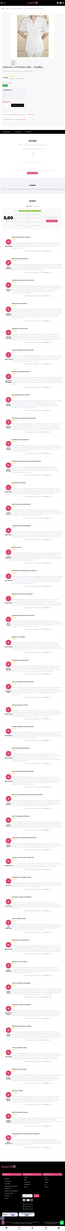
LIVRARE (18, 132)
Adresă (46, 1182)
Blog (25, 1179)
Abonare (36, 1195)
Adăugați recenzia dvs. (19, 78)
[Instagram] (63, 3)
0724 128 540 (29, 1206)
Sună (2, 1223)
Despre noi (7, 1195)
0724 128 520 (22, 119)
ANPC (25, 1186)
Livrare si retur (7, 1188)
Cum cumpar (7, 1181)
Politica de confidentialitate (11, 1190)
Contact (6, 1198)
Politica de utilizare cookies (10, 1186)
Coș (45, 1184)
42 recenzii (11, 78)
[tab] (6, 132)
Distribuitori (27, 1184)
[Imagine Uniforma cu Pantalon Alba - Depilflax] (32, 56)
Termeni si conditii (8, 1193)
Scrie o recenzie (51, 221)
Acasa (6, 1229)
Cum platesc (7, 1183)
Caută (25, 1177)
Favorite (8, 109)
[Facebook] (58, 3)
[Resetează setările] (2, 1218)
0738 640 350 (29, 1209)
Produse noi (27, 1182)
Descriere (6, 132)
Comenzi (47, 1179)
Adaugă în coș (17, 105)
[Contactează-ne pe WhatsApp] (62, 1223)
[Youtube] (61, 3)
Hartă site (6, 1178)
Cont (32, 1229)
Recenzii (28, 132)
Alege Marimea (7, 90)
